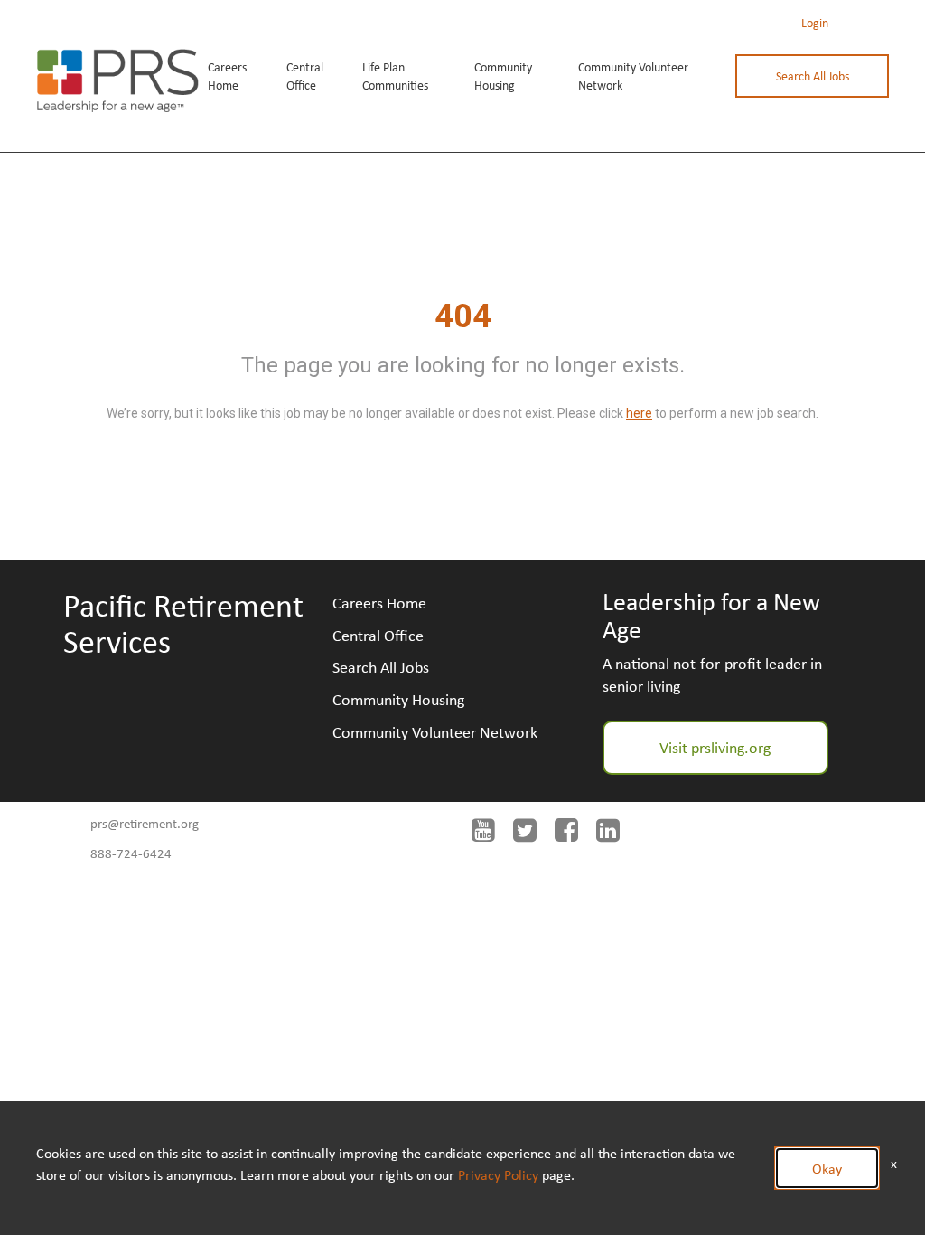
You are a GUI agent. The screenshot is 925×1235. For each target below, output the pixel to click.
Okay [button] (827, 1168)
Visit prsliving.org (715, 747)
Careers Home (227, 76)
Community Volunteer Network (633, 76)
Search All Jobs (812, 76)
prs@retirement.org (144, 823)
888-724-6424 (131, 853)
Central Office (304, 76)
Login (814, 22)
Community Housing (503, 76)
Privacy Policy (498, 1174)
